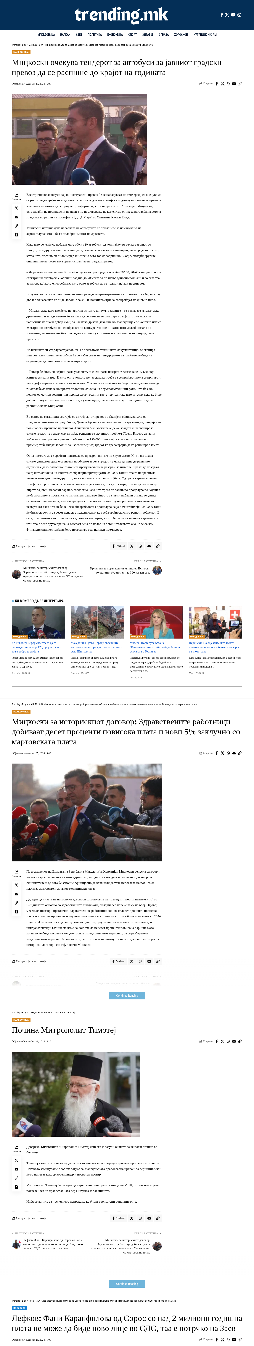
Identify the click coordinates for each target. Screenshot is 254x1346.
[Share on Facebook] (216, 84)
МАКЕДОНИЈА (21, 52)
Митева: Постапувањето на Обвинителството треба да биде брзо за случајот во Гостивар (155, 647)
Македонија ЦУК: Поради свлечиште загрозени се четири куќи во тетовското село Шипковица (96, 647)
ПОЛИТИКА (19, 1308)
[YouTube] (233, 15)
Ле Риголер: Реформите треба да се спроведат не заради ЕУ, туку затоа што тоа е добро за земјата (37, 647)
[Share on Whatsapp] (228, 84)
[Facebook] (222, 15)
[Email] (234, 84)
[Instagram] (239, 15)
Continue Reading (127, 995)
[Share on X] (222, 84)
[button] (14, 15)
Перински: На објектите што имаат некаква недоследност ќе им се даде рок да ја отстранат (214, 647)
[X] (227, 15)
